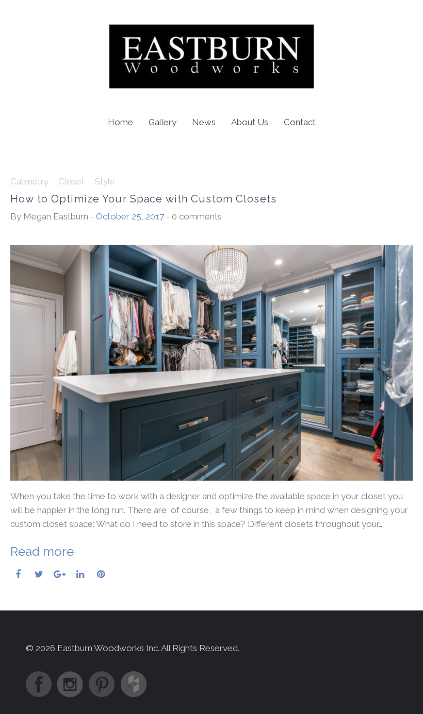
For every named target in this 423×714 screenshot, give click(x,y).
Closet (71, 181)
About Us (249, 122)
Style (104, 181)
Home (120, 122)
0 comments (197, 216)
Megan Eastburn (55, 216)
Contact (300, 122)
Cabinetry (29, 181)
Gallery (162, 122)
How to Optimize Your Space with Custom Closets (143, 199)
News (204, 122)
